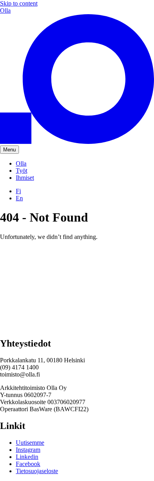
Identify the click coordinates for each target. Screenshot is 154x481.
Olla (21, 163)
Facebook (28, 463)
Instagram (28, 449)
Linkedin (27, 456)
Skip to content (19, 3)
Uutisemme (30, 442)
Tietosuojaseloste (37, 471)
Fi (18, 191)
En (19, 198)
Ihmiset (25, 177)
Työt (21, 170)
